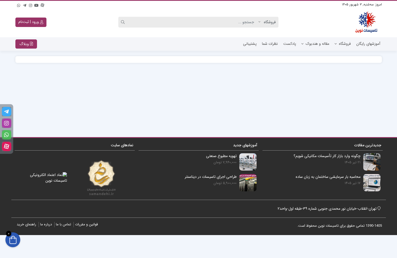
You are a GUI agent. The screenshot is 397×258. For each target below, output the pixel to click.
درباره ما (46, 224)
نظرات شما (270, 44)
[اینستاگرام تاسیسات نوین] (30, 4)
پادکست (289, 44)
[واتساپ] (18, 4)
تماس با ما (63, 224)
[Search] (123, 22)
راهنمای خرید (26, 224)
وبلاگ (24, 44)
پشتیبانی (250, 44)
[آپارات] (42, 4)
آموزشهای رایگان (368, 44)
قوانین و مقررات (86, 224)
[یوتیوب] (36, 4)
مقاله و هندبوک (317, 44)
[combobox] (194, 22)
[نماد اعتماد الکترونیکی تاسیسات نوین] (48, 178)
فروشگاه (345, 44)
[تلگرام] (24, 4)
